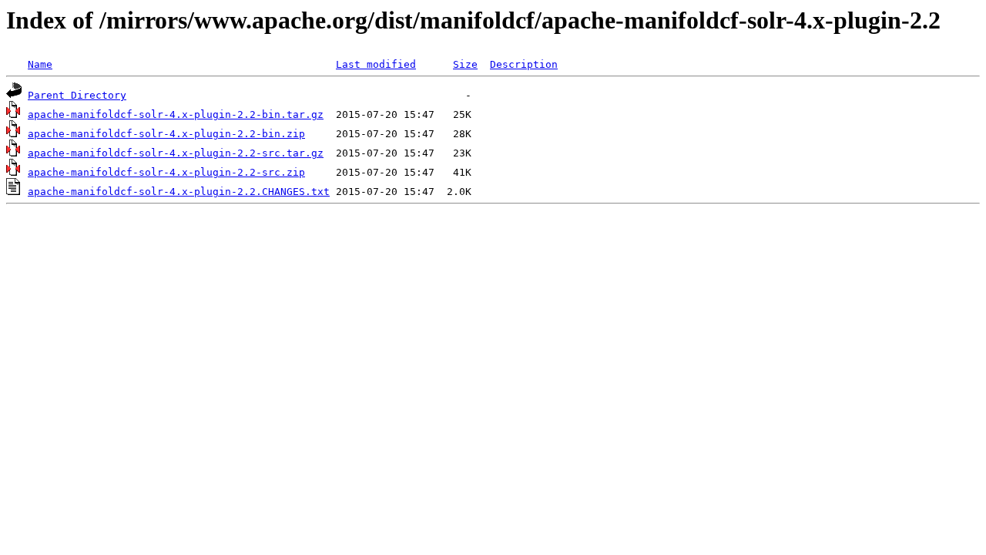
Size (465, 64)
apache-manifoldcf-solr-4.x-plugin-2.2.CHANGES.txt (179, 191)
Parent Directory (77, 95)
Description (524, 64)
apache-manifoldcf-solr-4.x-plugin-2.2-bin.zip (166, 134)
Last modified (376, 64)
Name (40, 64)
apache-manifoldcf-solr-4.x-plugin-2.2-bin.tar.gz (176, 114)
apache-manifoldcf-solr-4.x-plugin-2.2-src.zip (166, 172)
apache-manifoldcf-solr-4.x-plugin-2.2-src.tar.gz (176, 153)
